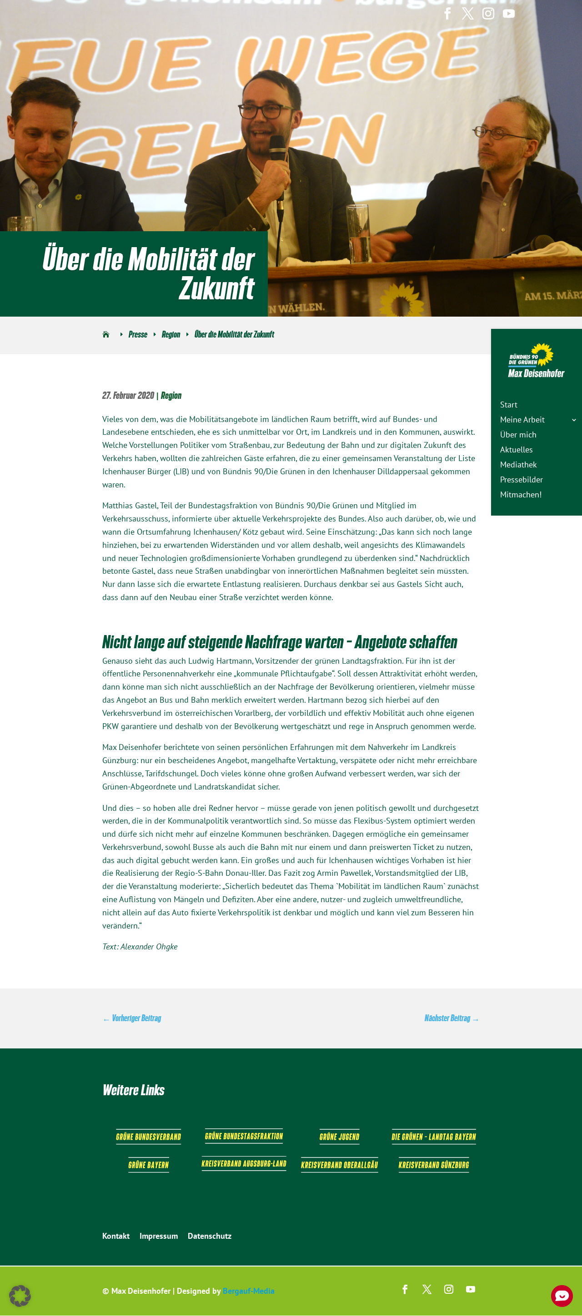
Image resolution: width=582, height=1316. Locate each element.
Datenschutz (209, 1237)
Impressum (159, 1237)
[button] (20, 1296)
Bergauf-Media (249, 1291)
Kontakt (116, 1237)
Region (171, 395)
